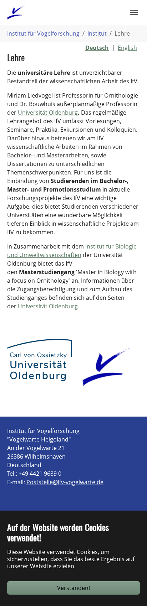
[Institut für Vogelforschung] (16, 12)
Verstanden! (73, 588)
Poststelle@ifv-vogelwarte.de (64, 482)
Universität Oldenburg (48, 112)
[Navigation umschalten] (134, 12)
